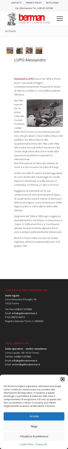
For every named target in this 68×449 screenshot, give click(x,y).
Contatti (16, 2)
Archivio (10, 31)
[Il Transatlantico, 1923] (19, 50)
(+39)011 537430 (22, 356)
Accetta (34, 416)
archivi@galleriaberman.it (26, 364)
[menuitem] (16, 3)
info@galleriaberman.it (24, 313)
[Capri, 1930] (29, 50)
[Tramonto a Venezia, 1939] (39, 50)
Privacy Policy (34, 2)
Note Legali (52, 2)
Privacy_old (41, 444)
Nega (34, 426)
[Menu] (58, 18)
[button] (62, 379)
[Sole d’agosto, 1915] (10, 50)
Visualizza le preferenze (34, 436)
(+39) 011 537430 (45, 8)
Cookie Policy (26, 444)
